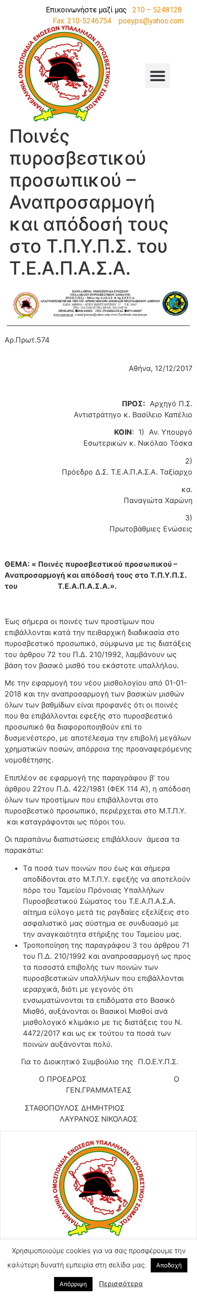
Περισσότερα (121, 1283)
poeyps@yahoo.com (151, 21)
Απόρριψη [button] (73, 1284)
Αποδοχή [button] (169, 1265)
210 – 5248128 (157, 10)
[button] (157, 75)
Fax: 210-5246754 (82, 21)
